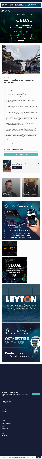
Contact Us (3, 433)
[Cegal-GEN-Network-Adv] (21, 28)
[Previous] (2, 187)
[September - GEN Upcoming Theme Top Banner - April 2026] (21, 6)
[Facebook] (3, 436)
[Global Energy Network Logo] (6, 10)
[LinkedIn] (5, 436)
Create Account (4, 420)
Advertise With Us (5, 428)
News (3, 426)
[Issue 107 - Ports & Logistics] (7, 166)
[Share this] (10, 149)
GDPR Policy (4, 413)
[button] (40, 10)
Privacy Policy (4, 411)
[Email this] (8, 149)
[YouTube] (7, 436)
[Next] (40, 187)
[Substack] (13, 436)
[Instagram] (9, 436)
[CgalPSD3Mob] (21, 36)
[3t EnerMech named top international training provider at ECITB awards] (31, 187)
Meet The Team (4, 409)
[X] (11, 436)
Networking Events (5, 431)
